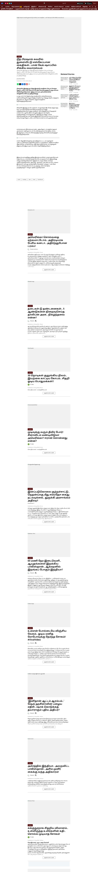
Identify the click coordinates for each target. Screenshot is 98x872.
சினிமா (50, 6)
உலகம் (67, 6)
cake (30, 179)
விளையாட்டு (42, 6)
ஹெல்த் (85, 6)
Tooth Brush (40, 179)
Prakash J (32, 321)
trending (24, 179)
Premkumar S (31, 503)
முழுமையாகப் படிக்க (49, 269)
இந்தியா (34, 6)
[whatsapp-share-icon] (18, 84)
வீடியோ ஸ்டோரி (76, 6)
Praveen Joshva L (34, 249)
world (19, 179)
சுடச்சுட (8, 6)
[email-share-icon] (27, 84)
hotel (34, 179)
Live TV (64, 3)
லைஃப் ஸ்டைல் (58, 6)
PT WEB (32, 384)
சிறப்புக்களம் (15, 6)
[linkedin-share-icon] (25, 84)
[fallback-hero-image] (65, 79)
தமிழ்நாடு (27, 6)
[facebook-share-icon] (22, 84)
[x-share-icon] (20, 84)
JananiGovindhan (21, 79)
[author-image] (28, 249)
